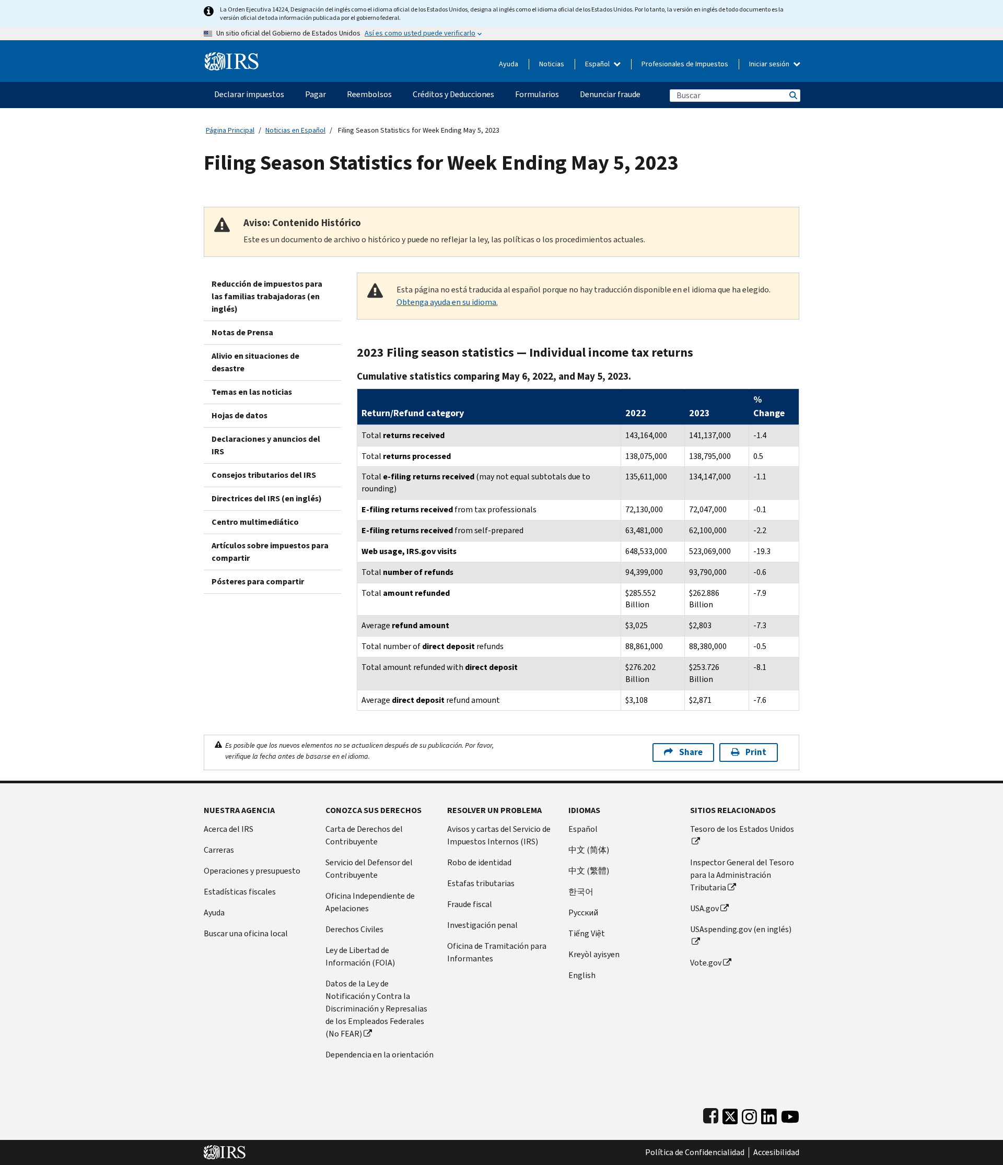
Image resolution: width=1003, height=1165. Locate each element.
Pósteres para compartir (258, 581)
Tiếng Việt (586, 933)
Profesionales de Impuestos (685, 64)
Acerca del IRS (228, 828)
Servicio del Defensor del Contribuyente (369, 868)
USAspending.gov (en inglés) (740, 929)
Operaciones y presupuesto (252, 870)
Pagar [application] (315, 94)
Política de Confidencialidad (694, 1152)
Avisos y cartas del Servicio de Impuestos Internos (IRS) (499, 835)
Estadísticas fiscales (240, 891)
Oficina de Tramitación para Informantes (496, 952)
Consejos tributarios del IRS (264, 474)
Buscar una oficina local (246, 933)
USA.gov (704, 908)
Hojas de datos (239, 415)
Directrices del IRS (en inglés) (267, 498)
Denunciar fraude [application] (610, 94)
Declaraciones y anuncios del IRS (266, 445)
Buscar (792, 95)
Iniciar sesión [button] (770, 64)
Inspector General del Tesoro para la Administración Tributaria (742, 875)
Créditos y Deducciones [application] (453, 94)
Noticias (551, 64)
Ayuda (508, 64)
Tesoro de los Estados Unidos (742, 828)
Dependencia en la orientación (379, 1054)
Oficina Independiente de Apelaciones (370, 902)
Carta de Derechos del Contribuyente (364, 835)
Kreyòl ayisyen (594, 954)
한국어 (580, 891)
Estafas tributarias (481, 883)
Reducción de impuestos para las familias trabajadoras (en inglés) (267, 296)
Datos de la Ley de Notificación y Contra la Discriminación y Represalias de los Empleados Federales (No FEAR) (376, 1008)
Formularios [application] (537, 94)
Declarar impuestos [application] (249, 94)
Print (755, 752)
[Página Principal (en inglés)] (232, 57)
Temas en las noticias (252, 391)
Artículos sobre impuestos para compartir (270, 551)
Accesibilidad (776, 1152)
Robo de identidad (479, 862)
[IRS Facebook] (710, 1114)
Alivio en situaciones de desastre (255, 362)
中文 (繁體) (588, 870)
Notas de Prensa (242, 332)
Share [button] (691, 752)
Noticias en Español (295, 130)
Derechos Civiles (354, 929)
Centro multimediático (255, 521)
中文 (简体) (588, 849)
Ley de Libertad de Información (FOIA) (360, 956)
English (582, 975)
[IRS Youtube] (790, 1114)
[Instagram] (749, 1114)
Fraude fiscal (469, 904)
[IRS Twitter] (730, 1114)
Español (598, 64)
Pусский (583, 912)
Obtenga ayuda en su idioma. (447, 302)
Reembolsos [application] (369, 94)
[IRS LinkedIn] (769, 1114)
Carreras (219, 849)
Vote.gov (705, 962)
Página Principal (230, 130)
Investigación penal (482, 925)
